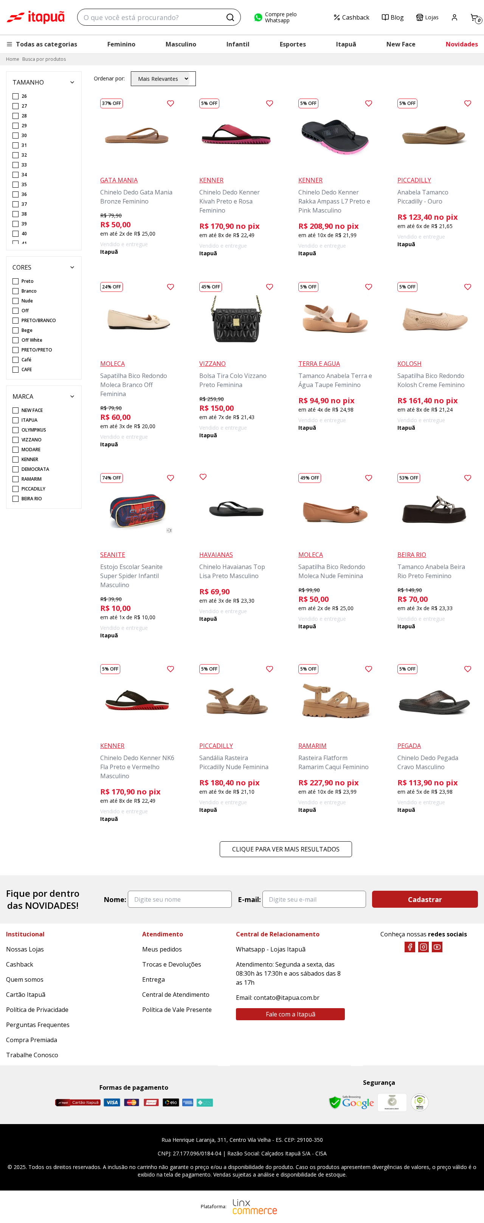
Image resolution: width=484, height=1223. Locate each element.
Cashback (355, 17)
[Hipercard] (151, 1102)
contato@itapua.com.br (287, 997)
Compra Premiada (31, 1040)
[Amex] (187, 1102)
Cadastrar (425, 899)
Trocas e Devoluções (171, 964)
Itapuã (346, 44)
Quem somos (24, 979)
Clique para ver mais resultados (286, 849)
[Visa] (112, 1102)
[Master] (131, 1102)
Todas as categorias (46, 44)
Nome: (115, 899)
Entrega (153, 979)
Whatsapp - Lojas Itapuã (271, 949)
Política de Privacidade (37, 1010)
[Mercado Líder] (392, 1102)
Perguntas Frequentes (38, 1025)
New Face (401, 44)
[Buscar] (230, 17)
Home (12, 59)
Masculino (181, 44)
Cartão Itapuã (25, 994)
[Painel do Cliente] (454, 17)
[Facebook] (410, 947)
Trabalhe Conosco (32, 1055)
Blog (397, 17)
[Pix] (204, 1102)
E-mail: (249, 899)
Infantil (238, 44)
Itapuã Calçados (35, 17)
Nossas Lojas (25, 949)
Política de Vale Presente (177, 1010)
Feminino (121, 44)
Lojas (432, 17)
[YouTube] (437, 947)
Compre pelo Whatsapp (281, 17)
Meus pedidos (162, 949)
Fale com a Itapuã (290, 1014)
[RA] (419, 1102)
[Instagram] (423, 947)
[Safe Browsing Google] (351, 1102)
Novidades (462, 44)
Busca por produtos (44, 59)
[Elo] (171, 1102)
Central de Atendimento (175, 994)
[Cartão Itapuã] (78, 1102)
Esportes (293, 44)
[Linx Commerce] (254, 1207)
